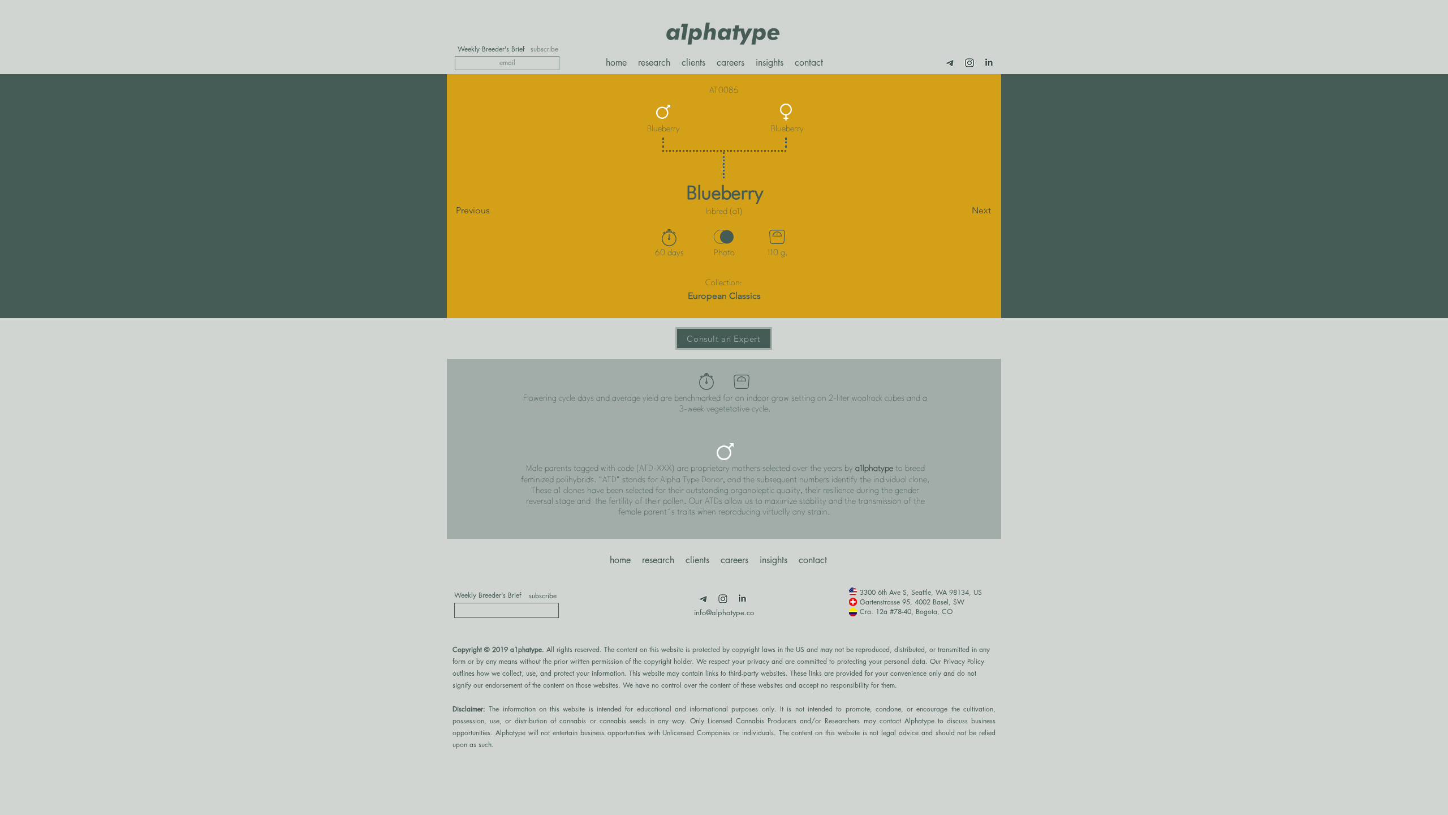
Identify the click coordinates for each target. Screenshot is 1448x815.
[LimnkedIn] (989, 63)
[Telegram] (950, 63)
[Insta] (969, 63)
